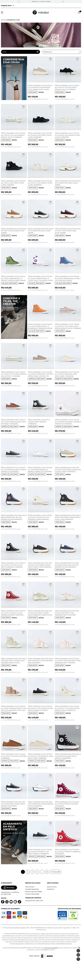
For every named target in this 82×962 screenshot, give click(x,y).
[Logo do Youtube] (11, 902)
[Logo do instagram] (7, 902)
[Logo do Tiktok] (19, 902)
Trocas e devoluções (32, 894)
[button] (19, 1)
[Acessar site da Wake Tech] (50, 956)
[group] (41, 35)
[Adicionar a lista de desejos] (50, 59)
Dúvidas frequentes (32, 889)
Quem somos (51, 887)
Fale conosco (29, 887)
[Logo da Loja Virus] (41, 12)
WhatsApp (10, 888)
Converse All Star (13, 20)
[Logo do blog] (15, 902)
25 (47, 872)
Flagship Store (6, 5)
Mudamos (50, 889)
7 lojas (50, 1)
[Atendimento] (78, 959)
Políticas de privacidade (33, 891)
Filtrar (4, 52)
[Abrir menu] (2, 12)
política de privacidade (50, 947)
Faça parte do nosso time (34, 900)
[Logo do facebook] (2, 902)
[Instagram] (78, 955)
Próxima (54, 872)
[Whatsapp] (78, 950)
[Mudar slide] (41, 46)
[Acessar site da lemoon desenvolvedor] (37, 956)
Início (3, 20)
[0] (79, 12)
